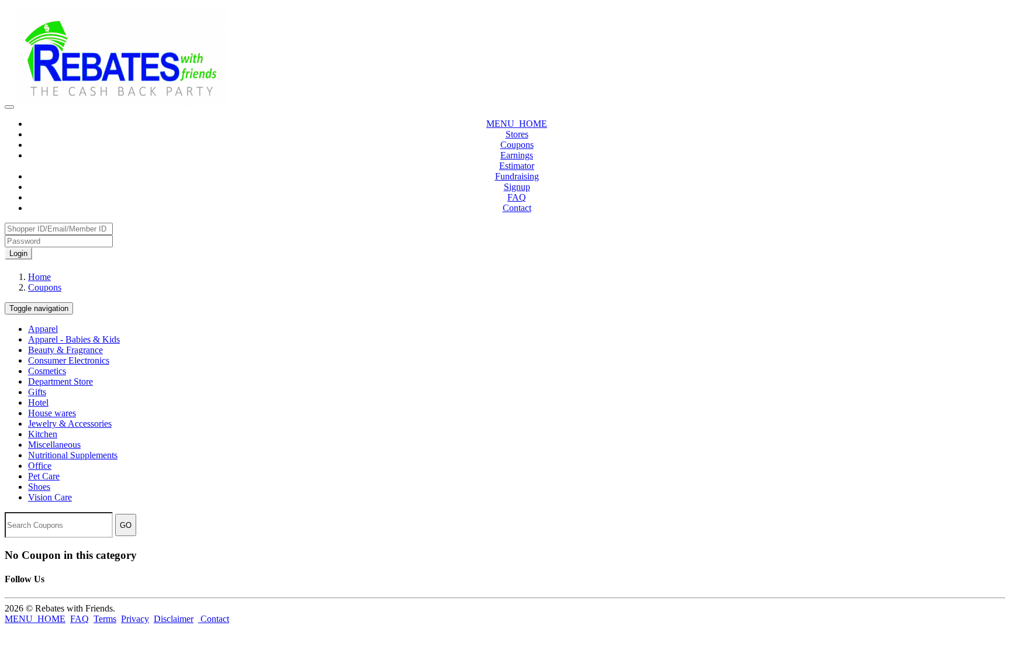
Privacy (135, 619)
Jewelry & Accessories (70, 424)
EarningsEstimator (516, 160)
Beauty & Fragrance (65, 350)
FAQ (516, 197)
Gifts (37, 392)
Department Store (60, 381)
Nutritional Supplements (72, 455)
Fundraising (517, 176)
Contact (517, 208)
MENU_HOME (516, 124)
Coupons (517, 145)
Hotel (38, 402)
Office (39, 466)
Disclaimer (173, 619)
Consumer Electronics (68, 360)
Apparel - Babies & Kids (74, 339)
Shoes (39, 487)
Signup (517, 187)
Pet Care (44, 476)
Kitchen (42, 434)
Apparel (43, 329)
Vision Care (50, 497)
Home (39, 277)
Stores (517, 134)
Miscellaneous (54, 445)
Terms (105, 619)
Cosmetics (47, 371)
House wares (52, 413)
